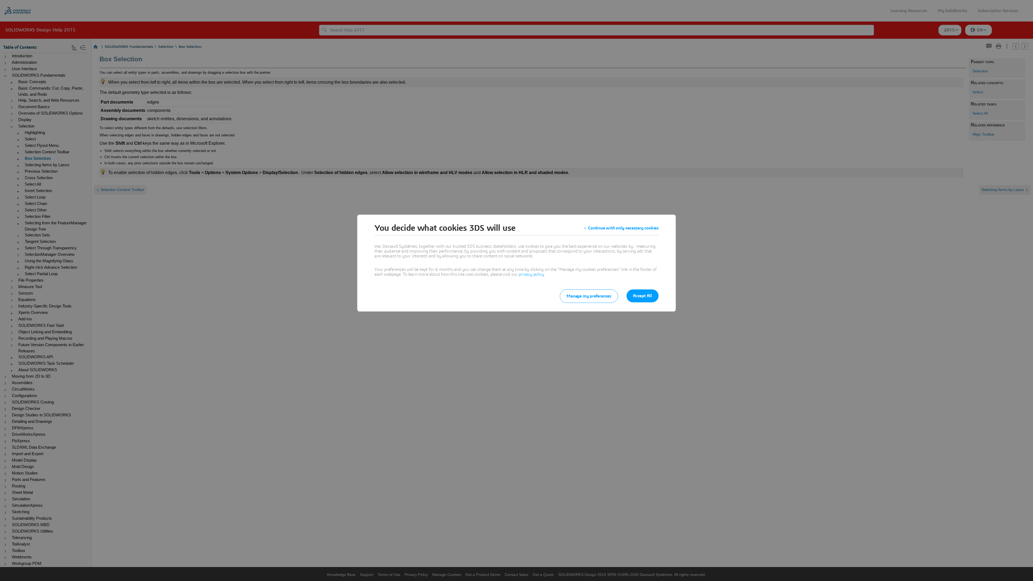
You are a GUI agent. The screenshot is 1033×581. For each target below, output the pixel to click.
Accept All (642, 296)
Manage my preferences (589, 296)
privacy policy (531, 274)
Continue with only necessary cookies (623, 228)
